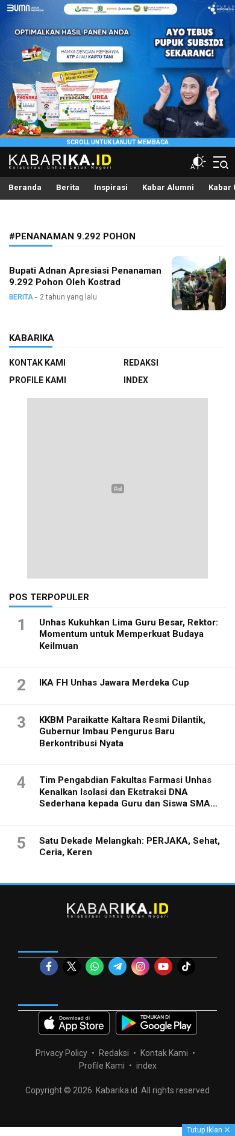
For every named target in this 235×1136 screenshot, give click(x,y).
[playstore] (156, 1023)
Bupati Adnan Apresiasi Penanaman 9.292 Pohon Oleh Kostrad (85, 276)
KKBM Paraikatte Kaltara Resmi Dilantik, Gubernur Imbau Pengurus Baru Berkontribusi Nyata (122, 731)
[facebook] (49, 966)
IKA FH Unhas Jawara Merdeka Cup (114, 682)
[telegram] (117, 966)
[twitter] (72, 966)
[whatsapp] (95, 966)
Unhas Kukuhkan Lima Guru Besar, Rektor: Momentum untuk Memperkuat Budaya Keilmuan (128, 634)
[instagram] (140, 966)
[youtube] (163, 966)
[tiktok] (186, 966)
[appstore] (74, 1023)
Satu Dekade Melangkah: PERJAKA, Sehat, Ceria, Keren (129, 846)
